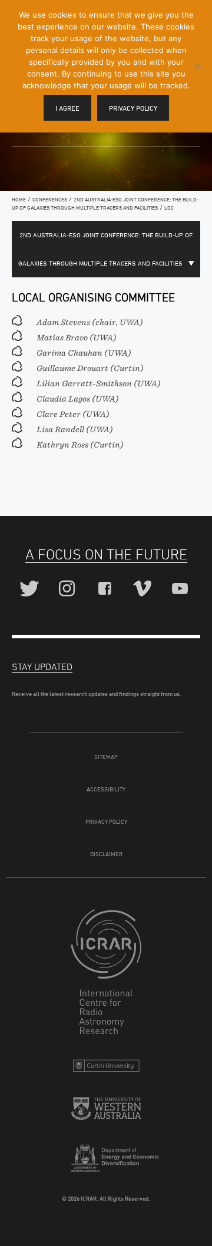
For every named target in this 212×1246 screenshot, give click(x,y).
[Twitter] (30, 589)
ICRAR (106, 974)
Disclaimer (106, 853)
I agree (67, 108)
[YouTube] (181, 589)
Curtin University (106, 1068)
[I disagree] (197, 66)
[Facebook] (106, 589)
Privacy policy (133, 108)
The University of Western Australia (106, 1113)
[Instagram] (68, 589)
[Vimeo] (144, 589)
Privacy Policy (106, 821)
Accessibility (106, 789)
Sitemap (106, 756)
